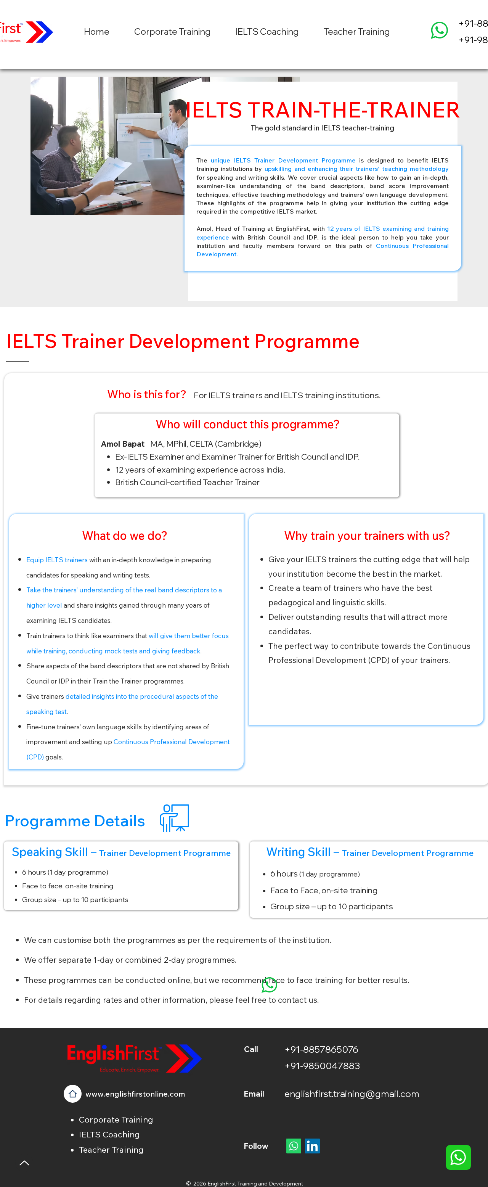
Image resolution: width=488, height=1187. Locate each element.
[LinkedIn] (312, 1146)
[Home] (73, 1094)
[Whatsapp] (293, 1146)
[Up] (24, 1163)
